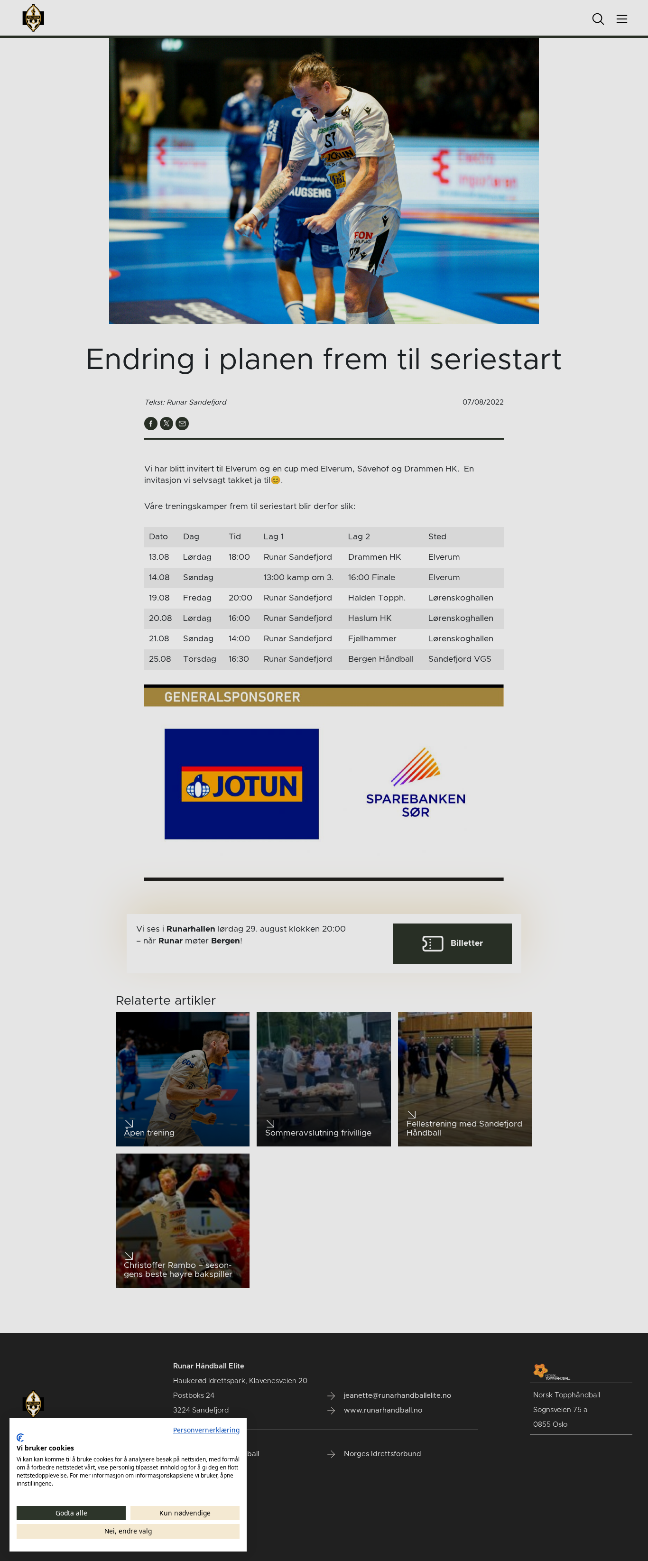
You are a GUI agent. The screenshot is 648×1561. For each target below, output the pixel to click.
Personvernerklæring (206, 1429)
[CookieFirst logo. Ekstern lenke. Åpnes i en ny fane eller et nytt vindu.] (20, 1437)
